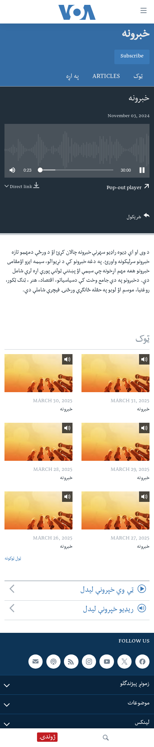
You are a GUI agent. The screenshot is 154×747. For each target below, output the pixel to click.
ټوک (138, 77)
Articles (106, 77)
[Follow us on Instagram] (89, 661)
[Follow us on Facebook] (142, 661)
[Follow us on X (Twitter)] (124, 661)
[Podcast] (53, 661)
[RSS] (71, 661)
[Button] (138, 218)
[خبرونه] (115, 373)
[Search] (106, 737)
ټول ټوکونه (12, 559)
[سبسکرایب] (35, 661)
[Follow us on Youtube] (106, 661)
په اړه (72, 77)
